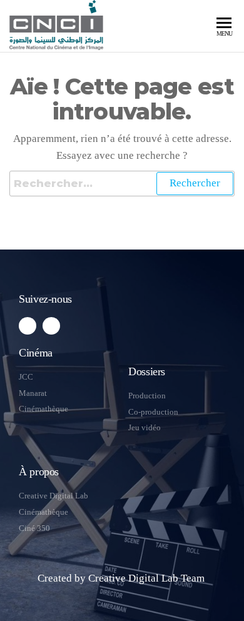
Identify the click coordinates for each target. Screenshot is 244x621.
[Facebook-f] (27, 326)
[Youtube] (51, 326)
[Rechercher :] (122, 183)
